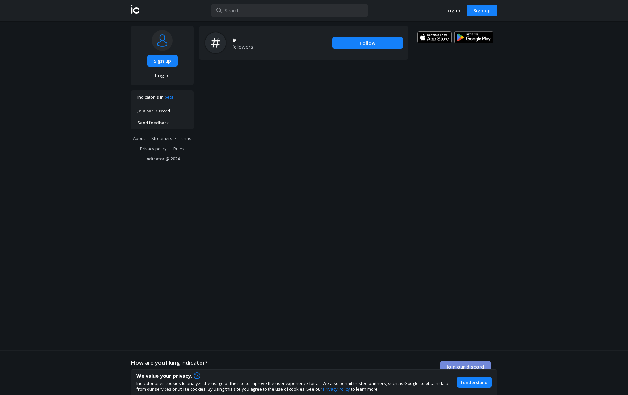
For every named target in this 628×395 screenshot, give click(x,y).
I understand (474, 382)
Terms (185, 138)
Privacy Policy (336, 389)
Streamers (161, 138)
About (139, 138)
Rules (178, 149)
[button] (135, 10)
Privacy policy (153, 149)
